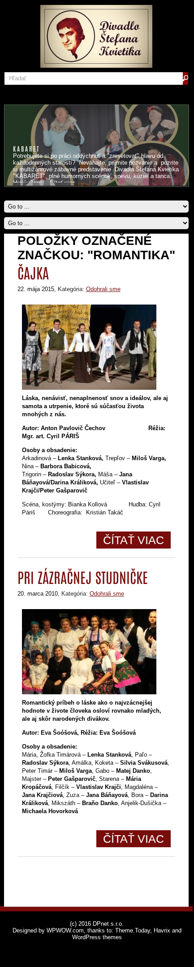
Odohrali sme (103, 289)
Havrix (162, 930)
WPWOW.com (65, 930)
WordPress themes (97, 937)
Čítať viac (133, 540)
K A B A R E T (26, 148)
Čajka (33, 272)
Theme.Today (132, 930)
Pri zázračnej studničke (82, 576)
